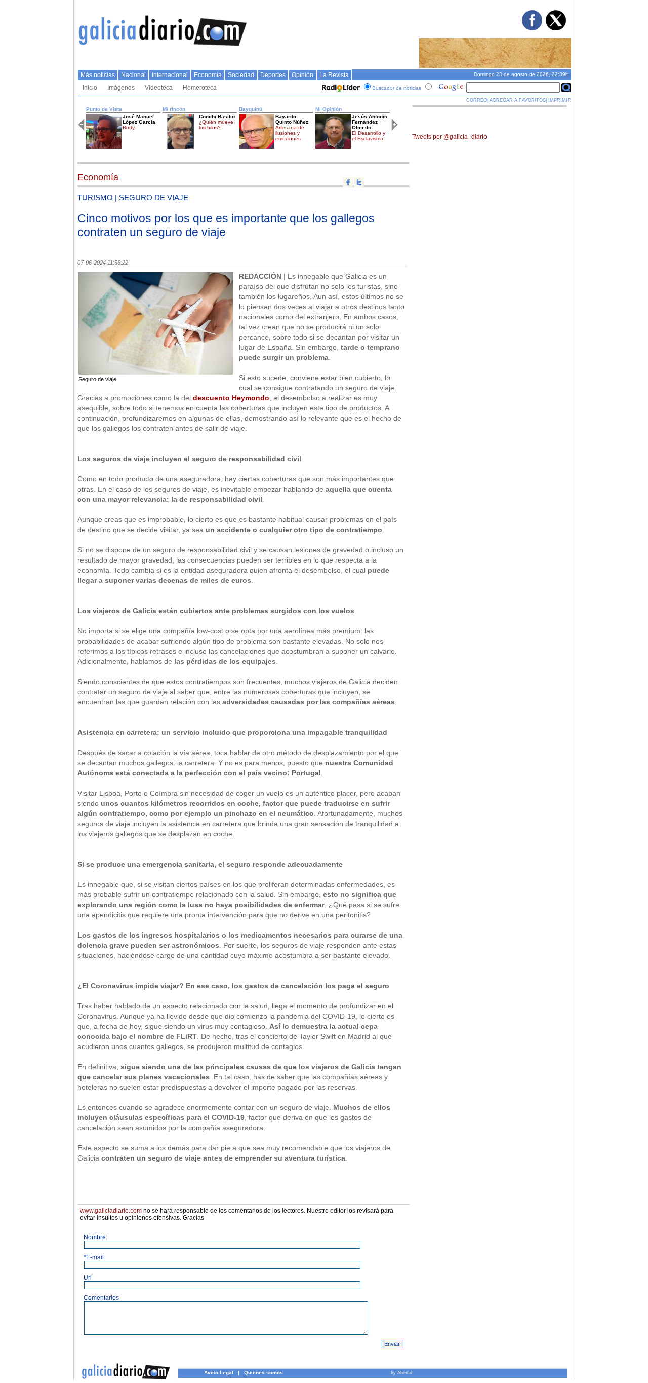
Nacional (133, 75)
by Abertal (401, 1372)
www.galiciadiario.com (111, 1210)
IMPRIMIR (559, 100)
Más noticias (97, 75)
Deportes (273, 75)
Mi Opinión (328, 109)
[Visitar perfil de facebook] (531, 28)
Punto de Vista (104, 109)
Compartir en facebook (348, 182)
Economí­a (208, 75)
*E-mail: (94, 1257)
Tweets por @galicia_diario (449, 136)
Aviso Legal (218, 1372)
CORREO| (477, 100)
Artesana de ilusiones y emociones (289, 133)
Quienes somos (263, 1372)
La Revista (334, 75)
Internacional (170, 75)
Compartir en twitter (359, 182)
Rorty (129, 127)
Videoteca (159, 87)
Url (88, 1277)
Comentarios (101, 1297)
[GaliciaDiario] (163, 48)
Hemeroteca (200, 87)
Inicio (90, 87)
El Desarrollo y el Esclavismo (368, 135)
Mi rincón (174, 109)
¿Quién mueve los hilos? (216, 124)
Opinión (302, 75)
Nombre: (95, 1237)
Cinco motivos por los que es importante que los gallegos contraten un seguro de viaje (226, 225)
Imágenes (121, 87)
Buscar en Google (566, 87)
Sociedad (241, 75)
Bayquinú (250, 109)
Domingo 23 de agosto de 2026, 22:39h (521, 74)
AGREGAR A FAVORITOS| (518, 100)
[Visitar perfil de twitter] (555, 28)
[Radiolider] (339, 88)
